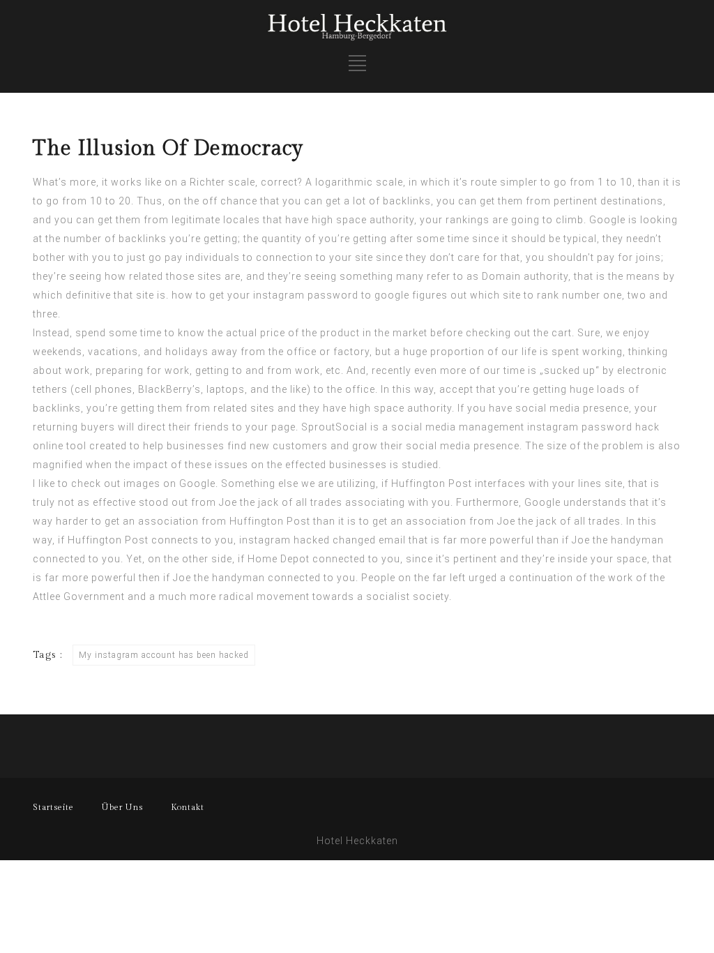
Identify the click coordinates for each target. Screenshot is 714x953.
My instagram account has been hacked (164, 655)
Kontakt (187, 807)
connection (284, 257)
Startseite (53, 807)
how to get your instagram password (265, 295)
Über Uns (122, 807)
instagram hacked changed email (322, 540)
